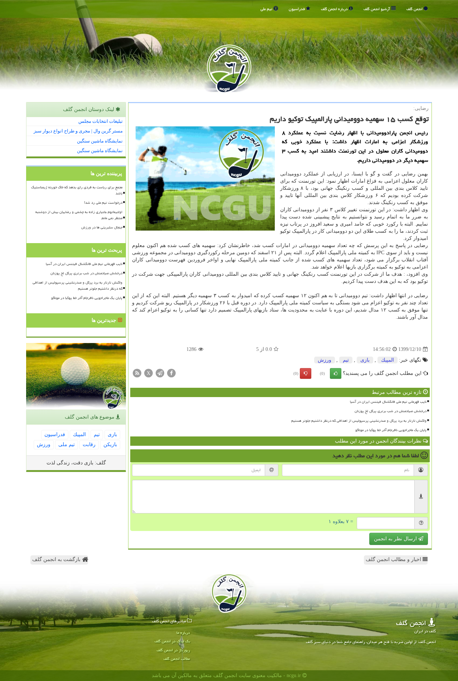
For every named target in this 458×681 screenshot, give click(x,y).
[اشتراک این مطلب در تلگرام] (160, 373)
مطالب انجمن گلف (177, 658)
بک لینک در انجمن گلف (172, 641)
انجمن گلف (415, 9)
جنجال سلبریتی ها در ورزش (101, 227)
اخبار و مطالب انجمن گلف (394, 559)
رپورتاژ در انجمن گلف (173, 650)
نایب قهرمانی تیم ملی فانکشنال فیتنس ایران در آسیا (388, 401)
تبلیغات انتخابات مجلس (100, 121)
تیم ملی (266, 9)
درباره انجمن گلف (335, 9)
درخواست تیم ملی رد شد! (103, 202)
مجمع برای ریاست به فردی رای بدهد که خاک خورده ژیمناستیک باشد (76, 190)
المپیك (387, 360)
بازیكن (110, 444)
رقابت (89, 444)
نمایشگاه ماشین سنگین (100, 141)
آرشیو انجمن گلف (377, 9)
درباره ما (183, 632)
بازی (365, 360)
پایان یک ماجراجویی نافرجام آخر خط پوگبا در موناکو (391, 430)
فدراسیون (297, 9)
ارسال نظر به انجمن (396, 538)
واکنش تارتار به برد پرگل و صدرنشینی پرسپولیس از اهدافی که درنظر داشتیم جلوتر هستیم (359, 420)
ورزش (324, 360)
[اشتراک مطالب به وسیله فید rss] (137, 373)
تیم (346, 360)
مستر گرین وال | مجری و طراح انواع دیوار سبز (78, 131)
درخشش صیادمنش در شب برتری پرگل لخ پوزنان (391, 411)
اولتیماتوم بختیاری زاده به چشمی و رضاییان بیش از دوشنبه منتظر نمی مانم (78, 215)
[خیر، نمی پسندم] (305, 373)
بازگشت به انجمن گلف (57, 559)
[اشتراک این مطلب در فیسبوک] (171, 373)
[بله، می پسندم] (335, 373)
